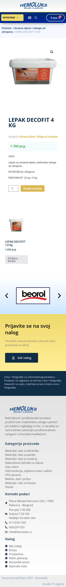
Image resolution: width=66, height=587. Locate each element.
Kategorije (9, 17)
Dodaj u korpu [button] (13, 259)
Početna (6, 28)
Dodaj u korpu (32, 188)
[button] (29, 17)
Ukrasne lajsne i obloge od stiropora (39, 136)
